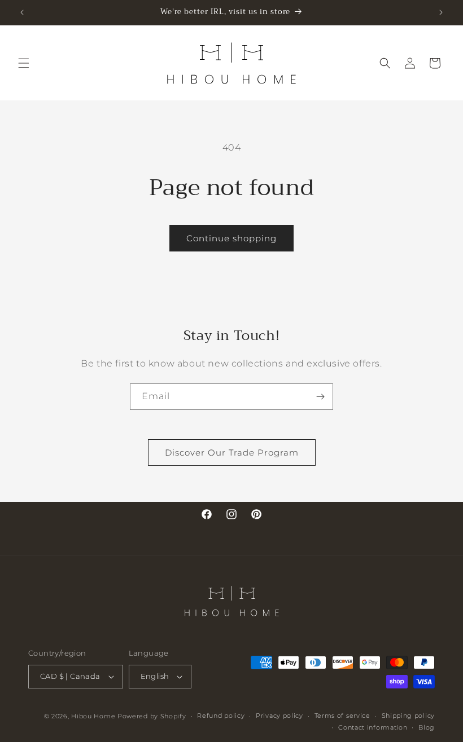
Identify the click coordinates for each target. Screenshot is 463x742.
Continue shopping (231, 238)
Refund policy (220, 715)
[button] (23, 63)
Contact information (372, 727)
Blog (426, 727)
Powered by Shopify (151, 716)
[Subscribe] (320, 396)
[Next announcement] (441, 12)
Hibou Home (93, 716)
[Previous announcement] (22, 12)
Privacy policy (279, 715)
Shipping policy (408, 715)
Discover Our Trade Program (232, 452)
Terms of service (342, 715)
